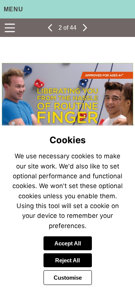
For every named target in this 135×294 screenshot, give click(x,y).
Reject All (67, 260)
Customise (68, 277)
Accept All (67, 243)
